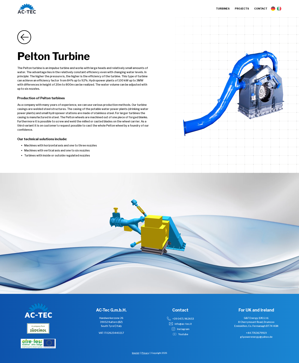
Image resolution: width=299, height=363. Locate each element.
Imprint (135, 353)
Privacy (145, 353)
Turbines (223, 8)
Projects (242, 8)
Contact (260, 8)
